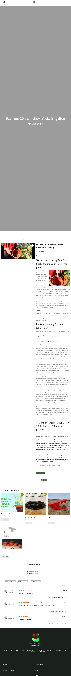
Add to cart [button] (5, 519)
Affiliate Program (31, 650)
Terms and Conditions (31, 651)
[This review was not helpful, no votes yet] (65, 597)
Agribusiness (58, 650)
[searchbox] (9, 582)
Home (18, 239)
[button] (34, 2)
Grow (60, 465)
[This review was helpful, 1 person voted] (62, 597)
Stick (63, 465)
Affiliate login (49, 650)
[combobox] (23, 581)
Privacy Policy (42, 651)
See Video (38, 310)
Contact (40, 650)
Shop (11, 650)
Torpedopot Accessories (26, 239)
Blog (23, 650)
